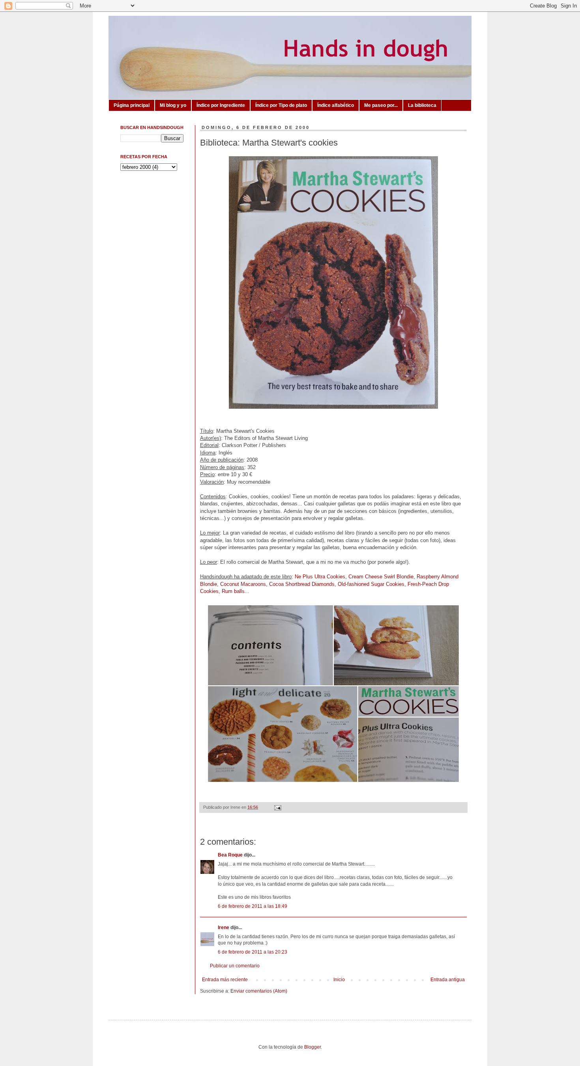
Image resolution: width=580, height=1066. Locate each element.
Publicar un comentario (235, 966)
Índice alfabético (335, 105)
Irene (223, 927)
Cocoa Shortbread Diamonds (302, 584)
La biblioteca (422, 105)
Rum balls (233, 591)
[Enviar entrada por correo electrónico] (276, 807)
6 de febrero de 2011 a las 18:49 (252, 906)
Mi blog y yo (173, 105)
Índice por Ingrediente (220, 105)
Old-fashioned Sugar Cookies (371, 584)
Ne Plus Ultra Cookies (320, 577)
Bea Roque (230, 855)
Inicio (339, 979)
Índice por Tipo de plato (281, 105)
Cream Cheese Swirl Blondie (380, 577)
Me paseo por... (381, 105)
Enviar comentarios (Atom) (258, 991)
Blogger (312, 1047)
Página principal (132, 105)
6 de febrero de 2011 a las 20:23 (252, 952)
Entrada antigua (447, 979)
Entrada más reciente (225, 979)
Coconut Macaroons (243, 584)
